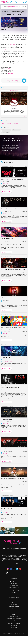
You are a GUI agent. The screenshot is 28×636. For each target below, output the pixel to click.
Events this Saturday (14, 580)
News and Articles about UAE (14, 589)
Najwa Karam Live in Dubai (7, 298)
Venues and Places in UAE (14, 590)
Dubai (23, 29)
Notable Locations (14, 90)
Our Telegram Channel (14, 606)
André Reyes (13, 44)
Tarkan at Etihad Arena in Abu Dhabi (9, 209)
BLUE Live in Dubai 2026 (6, 508)
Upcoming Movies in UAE (14, 587)
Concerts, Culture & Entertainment (9, 123)
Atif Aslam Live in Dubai (6, 419)
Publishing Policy (14, 620)
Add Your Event (14, 602)
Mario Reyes (4, 49)
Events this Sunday (14, 581)
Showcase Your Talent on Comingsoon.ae (14, 618)
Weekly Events (14, 583)
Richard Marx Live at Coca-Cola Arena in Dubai (12, 179)
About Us (14, 614)
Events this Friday (14, 578)
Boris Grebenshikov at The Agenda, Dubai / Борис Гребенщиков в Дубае (13, 328)
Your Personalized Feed (14, 597)
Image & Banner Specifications (14, 623)
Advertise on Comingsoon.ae (23, 534)
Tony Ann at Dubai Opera (7, 238)
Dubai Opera (7, 46)
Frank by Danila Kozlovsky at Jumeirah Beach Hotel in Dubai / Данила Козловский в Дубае (13, 386)
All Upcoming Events (14, 585)
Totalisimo (10, 73)
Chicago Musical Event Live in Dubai (9, 449)
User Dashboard (14, 599)
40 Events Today (16, 573)
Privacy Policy (23, 633)
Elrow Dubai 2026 (5, 357)
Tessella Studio (14, 633)
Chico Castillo (12, 49)
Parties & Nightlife (4, 344)
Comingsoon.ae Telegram (13, 81)
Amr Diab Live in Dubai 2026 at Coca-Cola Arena (12, 478)
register (16, 6)
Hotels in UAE (14, 592)
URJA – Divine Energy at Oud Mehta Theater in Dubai (13, 269)
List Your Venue (14, 604)
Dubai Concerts (6, 130)
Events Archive (14, 629)
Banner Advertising (14, 621)
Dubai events (16, 130)
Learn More (5, 157)
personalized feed (11, 6)
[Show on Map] (26, 29)
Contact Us (14, 610)
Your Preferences (14, 601)
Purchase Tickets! (7, 191)
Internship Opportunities (14, 608)
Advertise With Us (14, 616)
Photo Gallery (14, 625)
